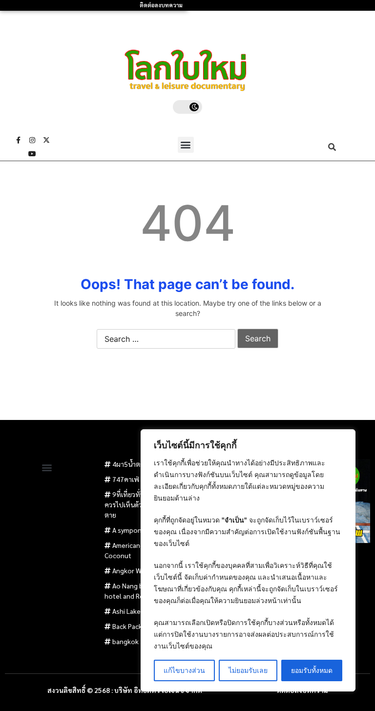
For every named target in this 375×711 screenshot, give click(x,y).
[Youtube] (32, 154)
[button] (186, 145)
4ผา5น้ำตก (128, 464)
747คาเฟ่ (125, 479)
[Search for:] (166, 339)
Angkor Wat (130, 570)
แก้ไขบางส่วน (184, 670)
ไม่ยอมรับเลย (248, 670)
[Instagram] (32, 140)
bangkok (125, 641)
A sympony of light (140, 529)
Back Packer (130, 626)
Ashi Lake (126, 610)
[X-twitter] (46, 140)
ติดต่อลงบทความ (161, 5)
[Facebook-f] (18, 140)
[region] (248, 560)
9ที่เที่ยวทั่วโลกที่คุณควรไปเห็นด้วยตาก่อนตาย (136, 504)
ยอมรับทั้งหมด (312, 670)
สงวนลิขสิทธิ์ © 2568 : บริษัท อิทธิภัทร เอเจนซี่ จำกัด (124, 690)
